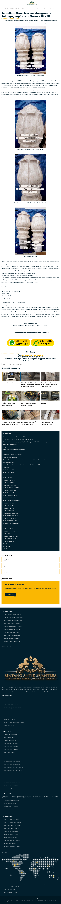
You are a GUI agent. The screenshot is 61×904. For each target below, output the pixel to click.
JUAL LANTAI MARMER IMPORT (12, 632)
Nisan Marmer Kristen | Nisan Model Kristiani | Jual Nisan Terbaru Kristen (50, 384)
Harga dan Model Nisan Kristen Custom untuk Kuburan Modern (9, 403)
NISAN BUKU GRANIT (9, 779)
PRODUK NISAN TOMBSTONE (12, 8)
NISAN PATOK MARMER (10, 776)
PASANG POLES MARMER (10, 734)
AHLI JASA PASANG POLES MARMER (13, 617)
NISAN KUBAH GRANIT (10, 843)
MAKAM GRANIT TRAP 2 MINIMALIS (13, 770)
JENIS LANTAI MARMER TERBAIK (12, 635)
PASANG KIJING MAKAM (10, 740)
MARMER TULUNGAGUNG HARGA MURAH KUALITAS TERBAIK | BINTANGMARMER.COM (35, 901)
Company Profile (8, 559)
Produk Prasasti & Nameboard (11, 523)
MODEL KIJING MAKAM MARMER (12, 761)
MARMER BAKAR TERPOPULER (12, 641)
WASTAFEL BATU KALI (10, 702)
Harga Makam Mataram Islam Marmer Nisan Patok (16, 447)
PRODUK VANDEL (7, 533)
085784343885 (27, 355)
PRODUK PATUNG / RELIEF (10, 518)
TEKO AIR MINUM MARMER (11, 714)
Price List (6, 565)
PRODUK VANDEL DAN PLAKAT (11, 536)
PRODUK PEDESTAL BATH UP (11, 521)
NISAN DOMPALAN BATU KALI (12, 846)
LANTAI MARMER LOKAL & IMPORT (13, 626)
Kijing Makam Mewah (8, 462)
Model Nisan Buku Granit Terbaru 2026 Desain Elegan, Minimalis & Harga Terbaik (11, 422)
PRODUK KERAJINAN (8, 482)
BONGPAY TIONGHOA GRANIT (12, 840)
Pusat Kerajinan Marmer (9, 544)
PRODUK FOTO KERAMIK (9, 480)
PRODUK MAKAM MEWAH (10, 493)
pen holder (6, 467)
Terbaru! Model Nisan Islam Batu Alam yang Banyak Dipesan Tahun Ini (29, 403)
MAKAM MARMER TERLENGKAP (12, 764)
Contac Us (10, 594)
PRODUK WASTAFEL (8, 541)
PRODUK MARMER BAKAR (10, 498)
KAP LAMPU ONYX (9, 726)
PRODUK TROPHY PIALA (9, 531)
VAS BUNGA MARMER (9, 720)
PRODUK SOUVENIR (8, 528)
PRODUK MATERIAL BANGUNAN (11, 500)
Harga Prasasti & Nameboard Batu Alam (14, 449)
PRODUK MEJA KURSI (8, 505)
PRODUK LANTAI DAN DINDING (11, 487)
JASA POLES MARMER (9, 752)
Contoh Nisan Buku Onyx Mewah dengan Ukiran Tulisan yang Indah (29, 422)
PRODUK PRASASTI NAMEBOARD (12, 526)
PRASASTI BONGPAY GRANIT (11, 819)
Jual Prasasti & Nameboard (10, 457)
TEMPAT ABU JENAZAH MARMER (12, 708)
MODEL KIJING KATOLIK (10, 773)
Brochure (6, 571)
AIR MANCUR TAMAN (9, 711)
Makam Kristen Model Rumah (11, 383)
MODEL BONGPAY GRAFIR (10, 837)
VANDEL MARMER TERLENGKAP (12, 825)
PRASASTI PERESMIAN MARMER (12, 822)
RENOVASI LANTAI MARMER (11, 746)
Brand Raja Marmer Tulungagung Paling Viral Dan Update (18, 439)
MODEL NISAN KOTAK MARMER (12, 782)
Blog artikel (40, 898)
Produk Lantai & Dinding (9, 485)
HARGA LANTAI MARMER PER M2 (12, 638)
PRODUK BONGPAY (8, 477)
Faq (35, 898)
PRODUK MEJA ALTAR (8, 503)
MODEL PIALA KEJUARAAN (11, 834)
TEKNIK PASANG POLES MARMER (12, 614)
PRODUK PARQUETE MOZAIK (10, 516)
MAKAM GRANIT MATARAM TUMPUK (13, 767)
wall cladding (6, 546)
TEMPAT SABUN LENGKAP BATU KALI (14, 723)
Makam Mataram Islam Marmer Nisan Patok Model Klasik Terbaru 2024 (21, 464)
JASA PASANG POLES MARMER (11, 452)
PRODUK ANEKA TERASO (9, 470)
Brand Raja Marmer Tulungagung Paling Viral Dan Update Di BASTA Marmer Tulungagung (27, 442)
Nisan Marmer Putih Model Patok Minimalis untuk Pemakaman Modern (49, 422)
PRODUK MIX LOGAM (8, 508)
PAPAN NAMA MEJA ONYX (10, 705)
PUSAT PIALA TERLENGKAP (11, 831)
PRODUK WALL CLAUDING (10, 538)
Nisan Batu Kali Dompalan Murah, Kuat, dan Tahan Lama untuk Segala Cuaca (30, 384)
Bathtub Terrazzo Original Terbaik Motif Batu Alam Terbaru (18, 436)
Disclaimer (30, 898)
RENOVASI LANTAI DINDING (11, 749)
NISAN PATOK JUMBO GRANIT (12, 788)
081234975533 (38, 355)
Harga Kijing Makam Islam (10, 444)
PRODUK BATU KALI (8, 475)
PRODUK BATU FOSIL (8, 472)
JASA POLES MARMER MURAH (12, 623)
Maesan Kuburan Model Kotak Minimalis (50, 402)
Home (3, 8)
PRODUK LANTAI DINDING (10, 490)
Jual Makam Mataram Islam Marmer (12, 454)
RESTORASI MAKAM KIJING (11, 743)
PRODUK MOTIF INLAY (9, 510)
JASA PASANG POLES (9, 737)
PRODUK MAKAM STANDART (10, 495)
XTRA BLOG (6, 549)
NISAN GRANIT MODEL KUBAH (12, 785)
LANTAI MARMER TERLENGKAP (12, 629)
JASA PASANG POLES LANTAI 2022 (13, 620)
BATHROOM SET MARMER (11, 717)
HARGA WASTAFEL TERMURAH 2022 (13, 699)
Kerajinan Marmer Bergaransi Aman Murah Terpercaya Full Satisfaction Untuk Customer (26, 459)
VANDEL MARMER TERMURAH (11, 828)
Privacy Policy (22, 898)
